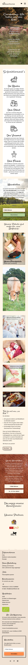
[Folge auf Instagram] (17, 661)
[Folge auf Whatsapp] (3, 584)
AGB (3, 596)
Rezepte (4, 559)
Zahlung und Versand (7, 565)
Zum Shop (6, 448)
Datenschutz (5, 600)
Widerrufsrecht (6, 602)
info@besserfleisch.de (13, 589)
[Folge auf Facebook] (14, 661)
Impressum (5, 604)
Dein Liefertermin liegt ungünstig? (11, 567)
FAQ (3, 555)
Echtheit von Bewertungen (9, 598)
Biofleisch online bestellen (9, 557)
